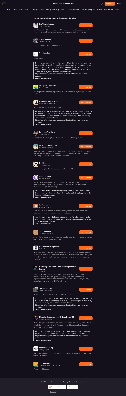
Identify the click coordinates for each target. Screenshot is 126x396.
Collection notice (79, 382)
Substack (53, 392)
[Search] (97, 4)
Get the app (73, 387)
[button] (9, 9)
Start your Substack (58, 387)
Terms (71, 382)
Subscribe (109, 4)
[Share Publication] (102, 4)
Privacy (65, 382)
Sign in (119, 4)
